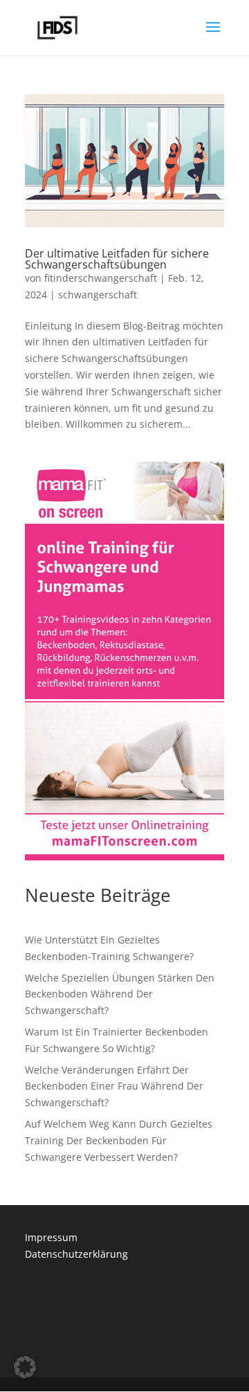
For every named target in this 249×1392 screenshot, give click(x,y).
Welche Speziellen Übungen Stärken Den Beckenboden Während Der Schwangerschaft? (119, 994)
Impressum (51, 1237)
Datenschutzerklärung (76, 1253)
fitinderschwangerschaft (100, 277)
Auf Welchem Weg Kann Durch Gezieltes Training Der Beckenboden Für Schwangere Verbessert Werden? (118, 1140)
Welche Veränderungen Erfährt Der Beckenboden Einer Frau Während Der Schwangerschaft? (114, 1086)
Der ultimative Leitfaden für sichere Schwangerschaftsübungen (117, 259)
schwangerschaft (97, 294)
